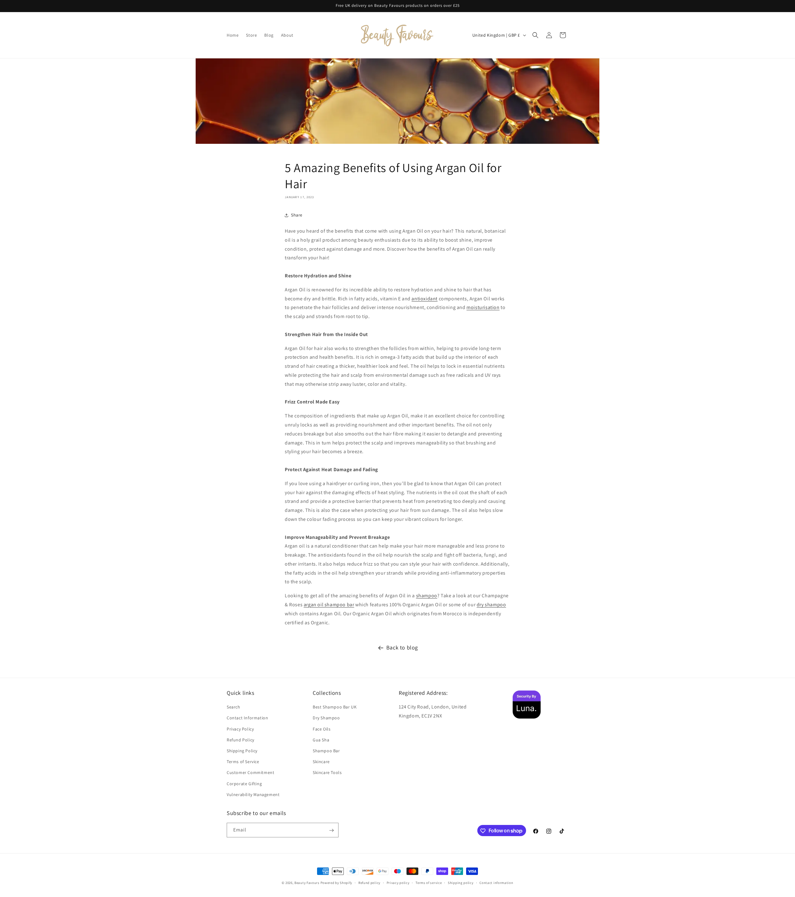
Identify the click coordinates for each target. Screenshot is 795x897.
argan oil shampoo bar (329, 604)
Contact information (496, 882)
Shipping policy (461, 882)
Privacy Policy (240, 729)
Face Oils (321, 729)
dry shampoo (491, 604)
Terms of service (429, 882)
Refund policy (369, 882)
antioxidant (424, 298)
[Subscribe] (331, 830)
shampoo (426, 595)
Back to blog (402, 647)
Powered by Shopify (336, 883)
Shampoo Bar (326, 751)
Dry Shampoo (326, 718)
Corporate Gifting (244, 783)
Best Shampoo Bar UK (335, 707)
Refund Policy (240, 740)
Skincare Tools (327, 773)
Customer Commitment (250, 773)
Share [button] (296, 215)
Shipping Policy (242, 751)
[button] (535, 35)
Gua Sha (321, 740)
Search (233, 707)
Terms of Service (243, 761)
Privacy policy (398, 882)
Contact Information (247, 718)
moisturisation (482, 307)
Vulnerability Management (253, 794)
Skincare (321, 761)
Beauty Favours (307, 883)
